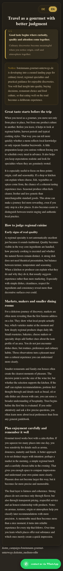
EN (53, 9)
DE (43, 9)
